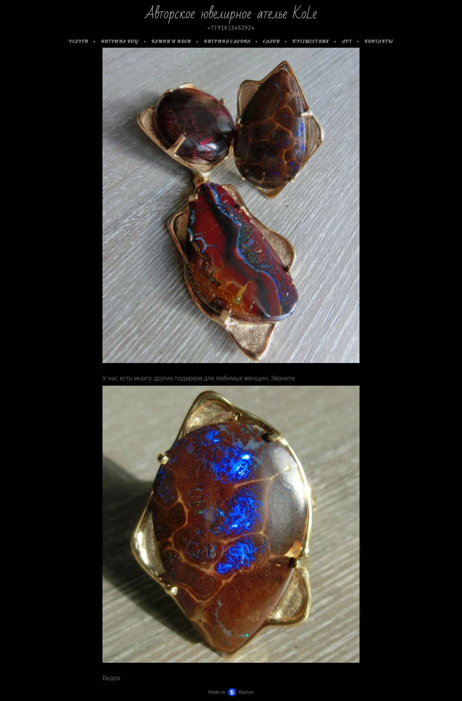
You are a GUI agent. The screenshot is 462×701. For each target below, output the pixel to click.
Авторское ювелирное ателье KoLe (231, 13)
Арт (347, 41)
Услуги (78, 41)
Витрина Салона (227, 41)
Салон (271, 41)
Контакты (379, 41)
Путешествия (310, 41)
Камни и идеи (171, 41)
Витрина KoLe (120, 41)
